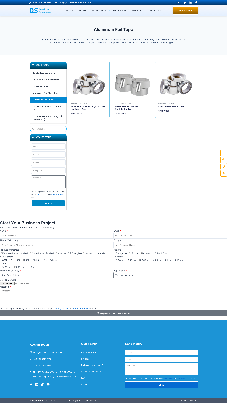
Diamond (146, 253)
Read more (76, 113)
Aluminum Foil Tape (42, 99)
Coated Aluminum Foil (44, 72)
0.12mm (179, 260)
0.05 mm (132, 260)
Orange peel (122, 253)
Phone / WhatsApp (9, 240)
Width (3, 263)
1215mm (31, 267)
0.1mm (168, 260)
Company (118, 240)
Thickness (118, 256)
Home (69, 10)
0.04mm (120, 260)
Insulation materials (95, 253)
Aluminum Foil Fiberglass (45, 93)
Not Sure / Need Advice (45, 260)
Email (116, 230)
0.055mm (145, 260)
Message (4, 286)
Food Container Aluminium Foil (46, 108)
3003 (26, 260)
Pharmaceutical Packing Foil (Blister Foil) (47, 118)
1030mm (19, 267)
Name (3, 230)
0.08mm (157, 260)
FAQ (83, 378)
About (82, 10)
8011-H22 (7, 260)
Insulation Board (41, 86)
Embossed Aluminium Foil (15, 253)
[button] (178, 3)
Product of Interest (9, 249)
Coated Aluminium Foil (42, 253)
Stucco (135, 253)
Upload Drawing (8, 279)
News (135, 10)
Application (119, 10)
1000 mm (7, 267)
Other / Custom (162, 253)
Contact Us (154, 10)
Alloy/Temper (6, 256)
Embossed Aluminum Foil (45, 79)
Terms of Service (57, 194)
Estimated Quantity (10, 270)
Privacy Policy (42, 194)
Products (97, 10)
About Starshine (88, 352)
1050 (18, 260)
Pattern (117, 249)
